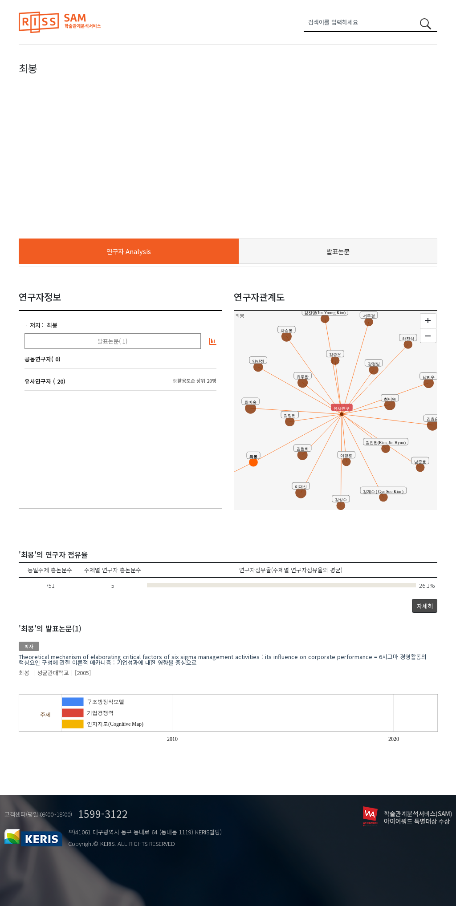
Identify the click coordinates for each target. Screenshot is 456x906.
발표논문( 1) (112, 341)
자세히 (425, 606)
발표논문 (338, 251)
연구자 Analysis (128, 251)
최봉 (52, 325)
